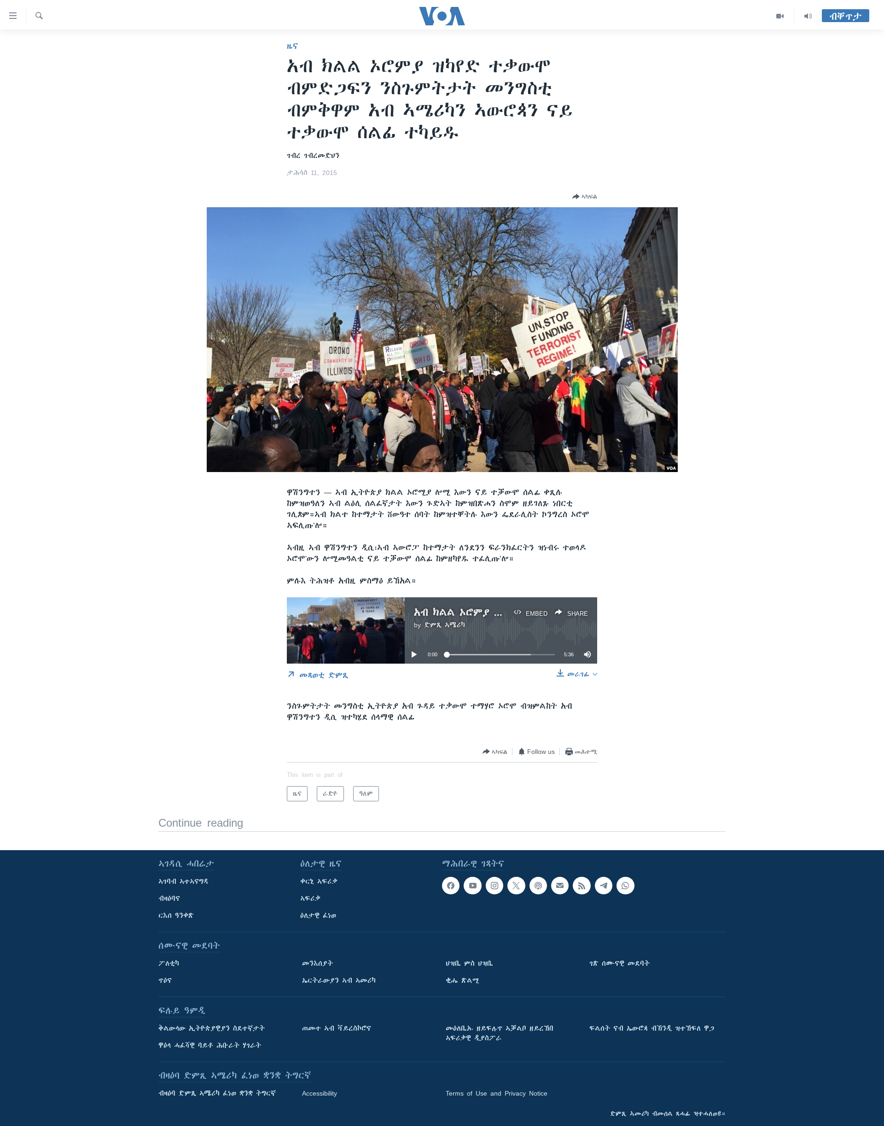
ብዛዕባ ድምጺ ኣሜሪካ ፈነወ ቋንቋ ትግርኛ (217, 1093)
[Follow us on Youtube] (472, 885)
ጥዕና (165, 980)
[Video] (780, 16)
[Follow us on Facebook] (450, 885)
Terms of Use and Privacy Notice (496, 1093)
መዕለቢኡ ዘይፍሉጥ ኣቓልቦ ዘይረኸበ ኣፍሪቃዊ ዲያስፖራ (499, 1033)
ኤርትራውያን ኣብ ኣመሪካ (339, 980)
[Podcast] (538, 885)
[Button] (584, 196)
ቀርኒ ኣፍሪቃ (318, 881)
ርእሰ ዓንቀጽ (176, 915)
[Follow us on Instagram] (494, 885)
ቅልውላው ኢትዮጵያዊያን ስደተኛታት (211, 1028)
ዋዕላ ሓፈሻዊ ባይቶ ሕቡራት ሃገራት (209, 1045)
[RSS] (581, 885)
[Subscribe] (560, 885)
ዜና (292, 46)
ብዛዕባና (169, 898)
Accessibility (319, 1093)
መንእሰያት (317, 963)
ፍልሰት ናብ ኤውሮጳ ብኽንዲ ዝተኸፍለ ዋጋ (651, 1028)
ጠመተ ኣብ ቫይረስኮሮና (336, 1028)
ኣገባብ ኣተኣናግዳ (183, 881)
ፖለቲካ (168, 963)
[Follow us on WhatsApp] (625, 885)
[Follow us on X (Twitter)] (516, 885)
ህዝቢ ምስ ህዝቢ (469, 963)
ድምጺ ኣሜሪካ (444, 625)
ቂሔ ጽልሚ (462, 980)
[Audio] (808, 16)
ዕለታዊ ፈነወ (318, 915)
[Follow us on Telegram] (603, 885)
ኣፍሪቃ (310, 898)
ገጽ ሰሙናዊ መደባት (619, 963)
